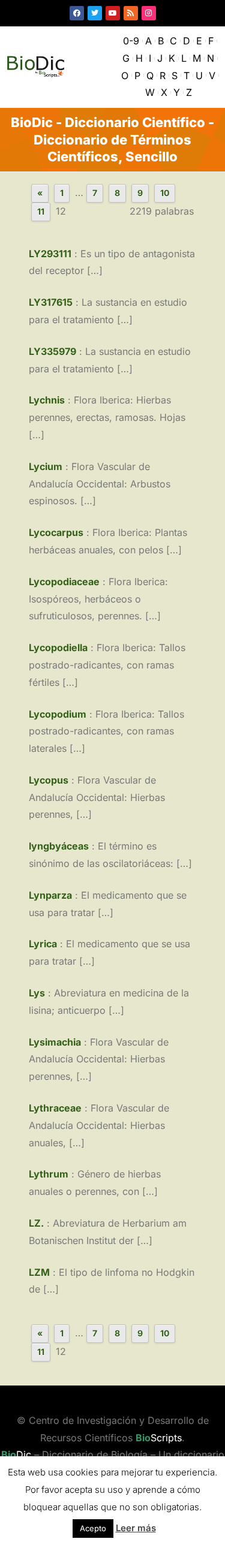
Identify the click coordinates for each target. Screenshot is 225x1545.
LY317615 (51, 302)
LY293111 (50, 254)
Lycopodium (57, 714)
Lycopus (48, 780)
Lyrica (43, 944)
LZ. (36, 1223)
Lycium (45, 466)
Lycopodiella (58, 647)
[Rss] (131, 13)
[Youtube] (113, 13)
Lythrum (48, 1174)
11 (40, 211)
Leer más (136, 1528)
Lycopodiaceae (64, 582)
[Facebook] (77, 13)
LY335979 (52, 351)
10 (164, 193)
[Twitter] (95, 13)
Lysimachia (55, 1042)
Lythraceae (55, 1108)
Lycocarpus (56, 532)
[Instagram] (149, 13)
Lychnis (47, 400)
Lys (37, 993)
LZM (39, 1272)
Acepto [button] (93, 1528)
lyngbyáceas (59, 846)
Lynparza (50, 895)
